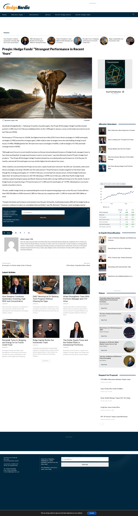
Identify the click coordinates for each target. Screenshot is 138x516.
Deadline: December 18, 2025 (108, 419)
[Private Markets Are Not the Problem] (102, 149)
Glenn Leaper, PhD (12, 120)
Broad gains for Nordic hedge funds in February (16, 265)
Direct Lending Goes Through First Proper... (121, 140)
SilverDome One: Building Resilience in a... (120, 276)
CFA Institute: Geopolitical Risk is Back (78, 265)
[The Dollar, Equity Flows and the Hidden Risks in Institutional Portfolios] (76, 328)
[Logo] (9, 7)
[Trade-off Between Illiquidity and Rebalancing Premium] (102, 239)
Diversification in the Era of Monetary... (120, 248)
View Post (104, 308)
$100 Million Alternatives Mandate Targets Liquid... (116, 379)
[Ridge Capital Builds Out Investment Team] (130, 41)
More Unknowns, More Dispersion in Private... (122, 130)
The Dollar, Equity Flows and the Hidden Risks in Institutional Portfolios (75, 342)
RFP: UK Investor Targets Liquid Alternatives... (114, 416)
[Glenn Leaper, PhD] (3, 120)
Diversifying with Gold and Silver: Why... (120, 267)
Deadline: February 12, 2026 (107, 410)
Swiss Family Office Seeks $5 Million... (112, 389)
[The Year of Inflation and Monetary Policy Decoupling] (129, 361)
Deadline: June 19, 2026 (106, 391)
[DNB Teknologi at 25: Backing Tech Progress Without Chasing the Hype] (51, 41)
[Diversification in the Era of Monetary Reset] (102, 249)
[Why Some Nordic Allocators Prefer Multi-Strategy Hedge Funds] (102, 158)
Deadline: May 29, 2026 (106, 400)
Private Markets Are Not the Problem (119, 149)
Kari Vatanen (103, 315)
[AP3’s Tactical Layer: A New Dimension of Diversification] (102, 258)
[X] (20, 233)
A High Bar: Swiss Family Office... (111, 407)
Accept (92, 513)
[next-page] (103, 175)
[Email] (29, 233)
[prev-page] (100, 175)
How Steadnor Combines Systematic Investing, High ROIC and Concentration (11, 40)
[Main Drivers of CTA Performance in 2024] (129, 332)
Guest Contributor (104, 304)
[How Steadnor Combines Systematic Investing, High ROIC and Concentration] (25, 41)
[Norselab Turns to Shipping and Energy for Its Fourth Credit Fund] (104, 41)
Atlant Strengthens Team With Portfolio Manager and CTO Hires (64, 40)
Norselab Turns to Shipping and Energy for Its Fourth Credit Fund (91, 40)
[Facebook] (24, 233)
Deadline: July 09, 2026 (106, 382)
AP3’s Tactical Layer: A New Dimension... (120, 257)
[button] (133, 14)
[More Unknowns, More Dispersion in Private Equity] (102, 131)
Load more (45, 361)
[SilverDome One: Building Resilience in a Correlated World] (102, 277)
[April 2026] (115, 74)
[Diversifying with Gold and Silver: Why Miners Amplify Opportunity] (102, 267)
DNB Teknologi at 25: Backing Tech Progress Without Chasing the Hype (38, 40)
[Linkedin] (16, 233)
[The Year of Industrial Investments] (129, 318)
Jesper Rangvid (103, 346)
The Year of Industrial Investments (110, 313)
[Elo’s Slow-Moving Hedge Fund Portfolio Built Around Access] (102, 168)
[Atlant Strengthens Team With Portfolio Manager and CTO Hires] (78, 41)
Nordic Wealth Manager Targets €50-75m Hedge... (116, 398)
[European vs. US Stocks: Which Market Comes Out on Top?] (129, 346)
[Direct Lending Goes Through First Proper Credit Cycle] (102, 140)
